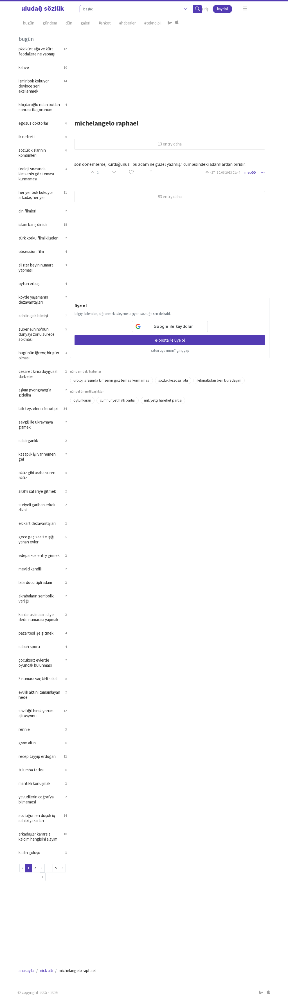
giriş (204, 9)
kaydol (222, 8)
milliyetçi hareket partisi (163, 400)
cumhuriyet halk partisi (117, 400)
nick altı (46, 970)
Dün (69, 23)
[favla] (131, 172)
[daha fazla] (245, 9)
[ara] (197, 9)
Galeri (85, 23)
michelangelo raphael (106, 123)
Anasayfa (26, 970)
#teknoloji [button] (152, 23)
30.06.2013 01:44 (228, 172)
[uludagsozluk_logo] (43, 9)
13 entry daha (170, 144)
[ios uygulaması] (176, 23)
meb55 (250, 172)
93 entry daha (170, 196)
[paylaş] (151, 172)
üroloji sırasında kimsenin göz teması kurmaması (111, 380)
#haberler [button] (127, 23)
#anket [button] (105, 23)
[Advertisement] (170, 70)
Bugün (28, 23)
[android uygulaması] (169, 23)
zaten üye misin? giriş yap (169, 350)
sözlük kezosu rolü (173, 380)
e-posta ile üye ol (170, 340)
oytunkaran (82, 400)
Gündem (50, 23)
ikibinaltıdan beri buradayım (219, 380)
